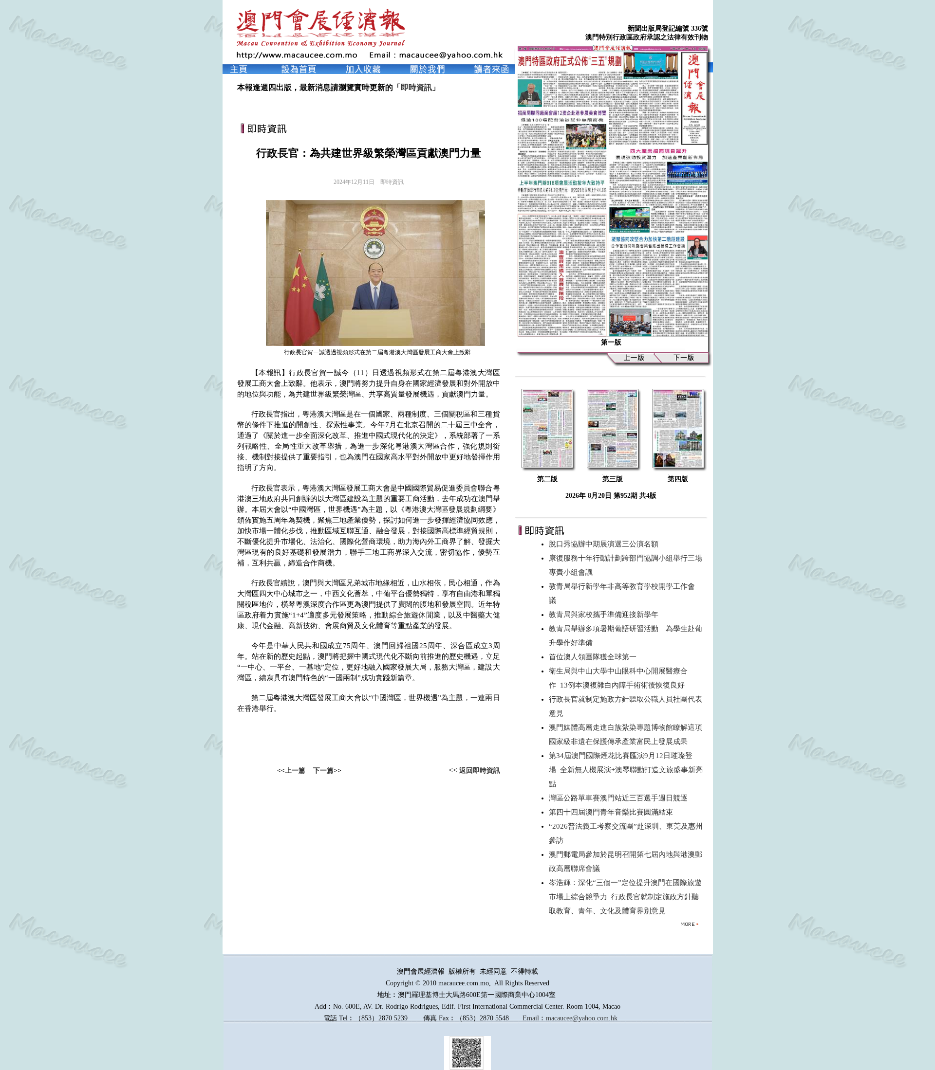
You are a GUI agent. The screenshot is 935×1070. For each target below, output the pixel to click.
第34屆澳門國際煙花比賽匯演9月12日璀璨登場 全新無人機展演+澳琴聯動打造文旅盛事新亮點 (626, 770)
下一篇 (323, 770)
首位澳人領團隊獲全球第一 (594, 657)
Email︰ (534, 1018)
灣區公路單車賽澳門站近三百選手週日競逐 (620, 798)
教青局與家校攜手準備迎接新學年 (605, 614)
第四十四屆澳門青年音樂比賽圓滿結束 (613, 812)
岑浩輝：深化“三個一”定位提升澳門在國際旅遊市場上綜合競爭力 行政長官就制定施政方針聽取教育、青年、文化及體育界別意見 (625, 897)
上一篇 (295, 770)
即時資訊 (416, 87)
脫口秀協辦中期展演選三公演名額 (605, 544)
